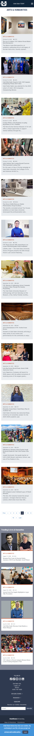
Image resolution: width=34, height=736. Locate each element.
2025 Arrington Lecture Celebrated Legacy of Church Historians (17, 492)
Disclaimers (21, 722)
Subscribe (29, 708)
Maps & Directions (10, 722)
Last (20, 518)
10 (13, 518)
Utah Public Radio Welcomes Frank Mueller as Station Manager (15, 626)
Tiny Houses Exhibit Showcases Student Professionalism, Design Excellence (13, 204)
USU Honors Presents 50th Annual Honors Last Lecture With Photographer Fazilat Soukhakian (15, 245)
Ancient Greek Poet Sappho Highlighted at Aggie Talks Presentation (16, 593)
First (4, 513)
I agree (25, 732)
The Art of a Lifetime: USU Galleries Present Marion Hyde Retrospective (17, 42)
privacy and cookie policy (12, 732)
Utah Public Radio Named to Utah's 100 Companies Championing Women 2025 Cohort (16, 82)
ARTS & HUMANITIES (8, 36)
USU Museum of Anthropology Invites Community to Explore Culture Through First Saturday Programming (16, 286)
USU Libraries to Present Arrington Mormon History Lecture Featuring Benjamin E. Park (17, 660)
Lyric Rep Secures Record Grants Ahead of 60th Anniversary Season (15, 369)
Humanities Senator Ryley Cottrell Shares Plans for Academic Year (16, 409)
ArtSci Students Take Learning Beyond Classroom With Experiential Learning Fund (16, 164)
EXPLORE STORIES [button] (16, 694)
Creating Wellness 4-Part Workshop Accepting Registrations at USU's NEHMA (15, 123)
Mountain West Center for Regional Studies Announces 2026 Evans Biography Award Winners (16, 559)
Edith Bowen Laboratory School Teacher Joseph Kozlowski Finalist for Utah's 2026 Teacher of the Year (16, 451)
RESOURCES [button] (16, 698)
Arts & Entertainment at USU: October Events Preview (15, 328)
